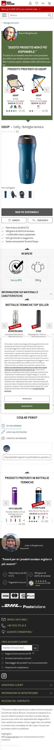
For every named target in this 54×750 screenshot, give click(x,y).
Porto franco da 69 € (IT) (17, 227)
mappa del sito (12, 736)
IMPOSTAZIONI (27, 399)
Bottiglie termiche (11, 23)
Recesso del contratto (15, 701)
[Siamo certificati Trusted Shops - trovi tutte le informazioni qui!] (31, 583)
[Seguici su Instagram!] (6, 676)
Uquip (5, 127)
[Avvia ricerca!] (50, 15)
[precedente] (7, 90)
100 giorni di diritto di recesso (20, 231)
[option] (27, 159)
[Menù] (4, 15)
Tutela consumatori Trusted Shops (22, 241)
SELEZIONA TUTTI (27, 406)
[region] (27, 375)
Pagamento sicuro (17, 582)
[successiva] (46, 90)
